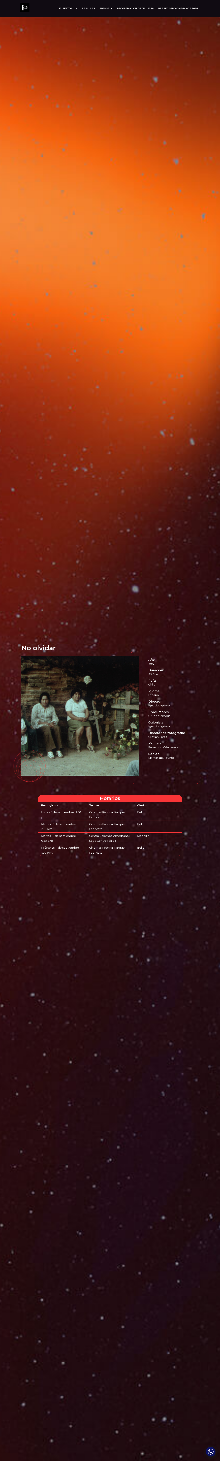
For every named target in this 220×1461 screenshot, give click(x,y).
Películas (88, 8)
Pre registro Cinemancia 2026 (178, 8)
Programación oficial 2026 (135, 8)
